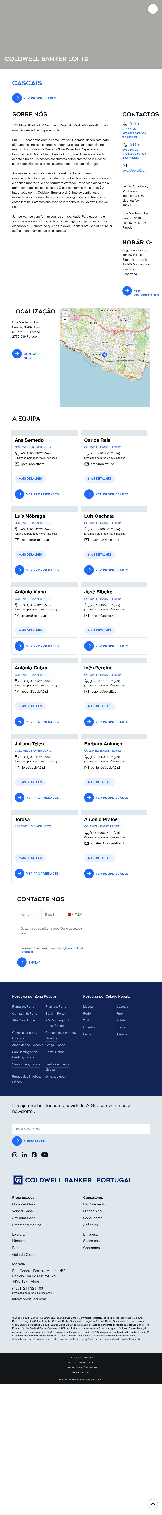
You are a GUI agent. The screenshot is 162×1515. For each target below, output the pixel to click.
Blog (15, 1248)
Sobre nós (91, 1241)
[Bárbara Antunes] (94, 736)
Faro (119, 1013)
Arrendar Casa (24, 1218)
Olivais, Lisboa (55, 1076)
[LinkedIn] (24, 1156)
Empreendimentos (26, 1225)
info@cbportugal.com (29, 1299)
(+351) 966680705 (134, 151)
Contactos (91, 1248)
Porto (87, 1013)
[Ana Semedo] (22, 432)
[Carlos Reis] (87, 432)
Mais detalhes (30, 478)
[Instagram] (14, 1156)
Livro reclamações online (81, 1367)
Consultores (92, 1218)
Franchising (92, 1211)
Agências (90, 1225)
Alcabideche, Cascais (27, 1045)
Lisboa (88, 1006)
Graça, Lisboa (55, 1045)
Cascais (122, 1006)
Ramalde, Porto (23, 1006)
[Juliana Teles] (22, 736)
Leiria (87, 1034)
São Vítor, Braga (23, 1020)
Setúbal (121, 1020)
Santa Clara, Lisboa (26, 1064)
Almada (121, 1034)
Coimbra (89, 1027)
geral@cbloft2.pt (133, 170)
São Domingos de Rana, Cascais (57, 1023)
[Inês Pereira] (91, 660)
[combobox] (70, 914)
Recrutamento (94, 1204)
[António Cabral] (24, 660)
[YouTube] (44, 1156)
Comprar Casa (24, 1204)
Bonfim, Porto (55, 1013)
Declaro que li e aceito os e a (52, 950)
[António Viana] (23, 584)
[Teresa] (18, 812)
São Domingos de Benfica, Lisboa (24, 1054)
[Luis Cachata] (97, 508)
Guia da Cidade (24, 1254)
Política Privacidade (81, 1363)
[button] (104, 355)
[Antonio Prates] (93, 812)
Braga (120, 1027)
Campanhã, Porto (24, 1013)
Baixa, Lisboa (55, 1052)
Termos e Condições (58, 948)
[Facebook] (34, 1156)
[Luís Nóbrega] (18, 508)
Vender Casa (22, 1211)
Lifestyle (18, 1241)
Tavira (87, 1020)
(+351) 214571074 (134, 130)
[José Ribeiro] (91, 584)
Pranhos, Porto (55, 1006)
